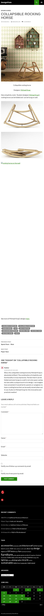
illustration (4, 557)
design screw (6, 10)
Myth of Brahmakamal (19, 529)
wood (17, 333)
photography (16, 560)
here (27, 319)
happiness (33, 555)
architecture (24, 545)
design (37, 548)
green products (25, 555)
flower (16, 551)
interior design (22, 557)
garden (15, 555)
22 (16, 599)
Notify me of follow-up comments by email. (16, 466)
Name (3, 438)
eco (13, 551)
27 (4, 602)
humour (38, 555)
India (9, 557)
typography (23, 563)
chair (11, 548)
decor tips (30, 548)
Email (3, 446)
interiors (30, 557)
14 (10, 596)
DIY (9, 551)
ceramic (7, 548)
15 (16, 596)
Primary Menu (41, 2)
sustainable (7, 562)
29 (16, 602)
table (15, 563)
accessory (16, 546)
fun (16, 328)
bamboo (40, 546)
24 (28, 599)
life (38, 557)
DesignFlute (6, 2)
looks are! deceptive (16, 521)
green (18, 555)
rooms (30, 560)
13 (4, 596)
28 (10, 602)
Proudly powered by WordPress (9, 613)
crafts (25, 548)
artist (35, 546)
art (31, 545)
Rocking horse (7, 333)
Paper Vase (5, 351)
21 (10, 599)
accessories (7, 545)
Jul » (41, 604)
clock (15, 548)
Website (4, 455)
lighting (4, 560)
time (18, 563)
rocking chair (36, 331)
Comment (5, 412)
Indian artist (14, 557)
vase (29, 563)
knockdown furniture (10, 331)
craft (22, 548)
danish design (7, 328)
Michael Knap (25, 90)
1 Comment (27, 21)
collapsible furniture (26, 326)
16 (22, 596)
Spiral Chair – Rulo (7, 343)
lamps (35, 557)
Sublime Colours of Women (19, 525)
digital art (4, 551)
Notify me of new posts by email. (12, 473)
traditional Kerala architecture (18, 517)
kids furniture (24, 328)
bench (3, 548)
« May (3, 604)
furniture (7, 554)
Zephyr (6, 368)
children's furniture (9, 326)
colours (18, 548)
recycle (25, 560)
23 (22, 599)
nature (9, 560)
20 (4, 599)
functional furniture (26, 551)
